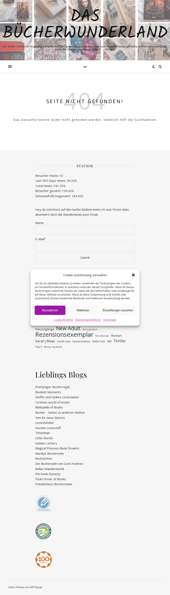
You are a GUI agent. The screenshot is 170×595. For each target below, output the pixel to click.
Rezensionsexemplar (64, 334)
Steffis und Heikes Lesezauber (57, 397)
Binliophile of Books (49, 407)
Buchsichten (43, 458)
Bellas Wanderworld (49, 469)
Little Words (44, 438)
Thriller (119, 341)
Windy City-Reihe (53, 346)
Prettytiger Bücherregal (52, 387)
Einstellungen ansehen (118, 310)
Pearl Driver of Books (50, 479)
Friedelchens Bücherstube (53, 484)
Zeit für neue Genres (50, 418)
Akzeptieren (50, 310)
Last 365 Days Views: (51, 180)
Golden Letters (46, 443)
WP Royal (36, 587)
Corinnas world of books (52, 402)
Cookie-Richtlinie (63, 320)
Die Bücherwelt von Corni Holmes (59, 463)
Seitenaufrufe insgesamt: (53, 196)
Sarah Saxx (63, 341)
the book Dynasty (48, 474)
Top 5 (38, 347)
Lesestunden (44, 423)
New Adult (68, 328)
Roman (116, 335)
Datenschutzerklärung (88, 320)
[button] (133, 275)
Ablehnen (82, 310)
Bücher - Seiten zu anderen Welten (60, 412)
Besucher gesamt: (48, 191)
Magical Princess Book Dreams (57, 448)
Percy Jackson (90, 329)
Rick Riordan (102, 335)
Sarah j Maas (45, 341)
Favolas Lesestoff (48, 428)
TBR (109, 341)
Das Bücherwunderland (85, 25)
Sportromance (81, 341)
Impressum (109, 320)
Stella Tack (98, 341)
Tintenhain (42, 433)
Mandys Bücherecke (49, 453)
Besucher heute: (47, 175)
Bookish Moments (48, 392)
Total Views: (44, 186)
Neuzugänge (44, 329)
